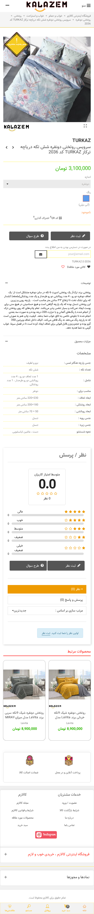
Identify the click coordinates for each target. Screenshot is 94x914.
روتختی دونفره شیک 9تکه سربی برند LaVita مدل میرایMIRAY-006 (24, 717)
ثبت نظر (76, 236)
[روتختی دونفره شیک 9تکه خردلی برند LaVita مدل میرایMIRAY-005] (70, 684)
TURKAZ (81, 140)
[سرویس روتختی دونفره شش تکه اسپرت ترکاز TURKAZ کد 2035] (6, 147)
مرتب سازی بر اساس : (69, 610)
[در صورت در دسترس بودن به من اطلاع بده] (41, 254)
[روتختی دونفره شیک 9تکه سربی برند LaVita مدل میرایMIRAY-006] (24, 684)
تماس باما (69, 825)
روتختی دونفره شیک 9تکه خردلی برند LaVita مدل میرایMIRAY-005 (69, 717)
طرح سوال (33, 236)
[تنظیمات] (7, 5)
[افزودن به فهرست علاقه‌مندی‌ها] (63, 267)
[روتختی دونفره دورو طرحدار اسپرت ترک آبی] (85, 126)
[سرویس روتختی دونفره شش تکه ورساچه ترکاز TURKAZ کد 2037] (13, 147)
